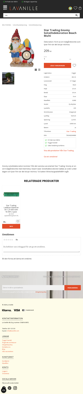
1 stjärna (4, 240)
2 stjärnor (6, 240)
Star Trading (71, 131)
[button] (5, 7)
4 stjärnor (10, 240)
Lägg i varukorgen (57, 66)
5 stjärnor (12, 240)
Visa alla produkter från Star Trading (59, 150)
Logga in (4, 371)
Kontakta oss (6, 347)
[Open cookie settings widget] (3, 390)
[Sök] (76, 15)
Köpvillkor (5, 363)
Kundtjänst (5, 361)
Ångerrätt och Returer (9, 343)
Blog (3, 349)
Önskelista (5, 373)
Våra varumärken (7, 351)
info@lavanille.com (13, 331)
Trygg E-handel (7, 340)
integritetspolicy (41, 292)
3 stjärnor (8, 240)
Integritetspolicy (7, 345)
